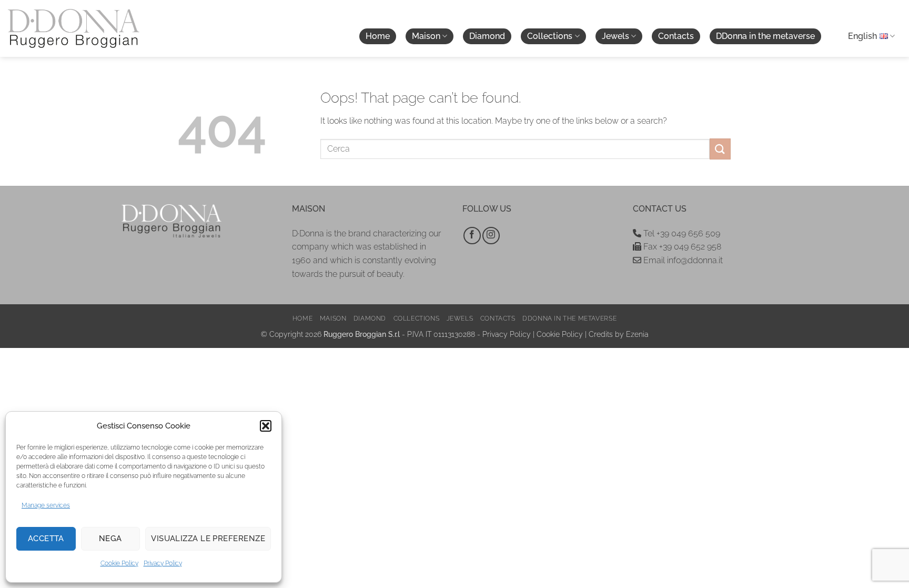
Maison (426, 36)
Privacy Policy (163, 563)
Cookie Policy (119, 563)
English (862, 36)
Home (378, 36)
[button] (265, 426)
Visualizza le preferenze (208, 538)
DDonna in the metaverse (765, 36)
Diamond (487, 36)
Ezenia (637, 334)
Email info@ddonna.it (682, 260)
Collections (549, 36)
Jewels (615, 36)
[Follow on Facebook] (472, 235)
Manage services (46, 505)
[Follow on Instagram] (491, 235)
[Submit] (720, 148)
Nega (110, 538)
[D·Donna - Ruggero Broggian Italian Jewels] (73, 28)
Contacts (676, 36)
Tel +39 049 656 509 (680, 233)
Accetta (46, 538)
